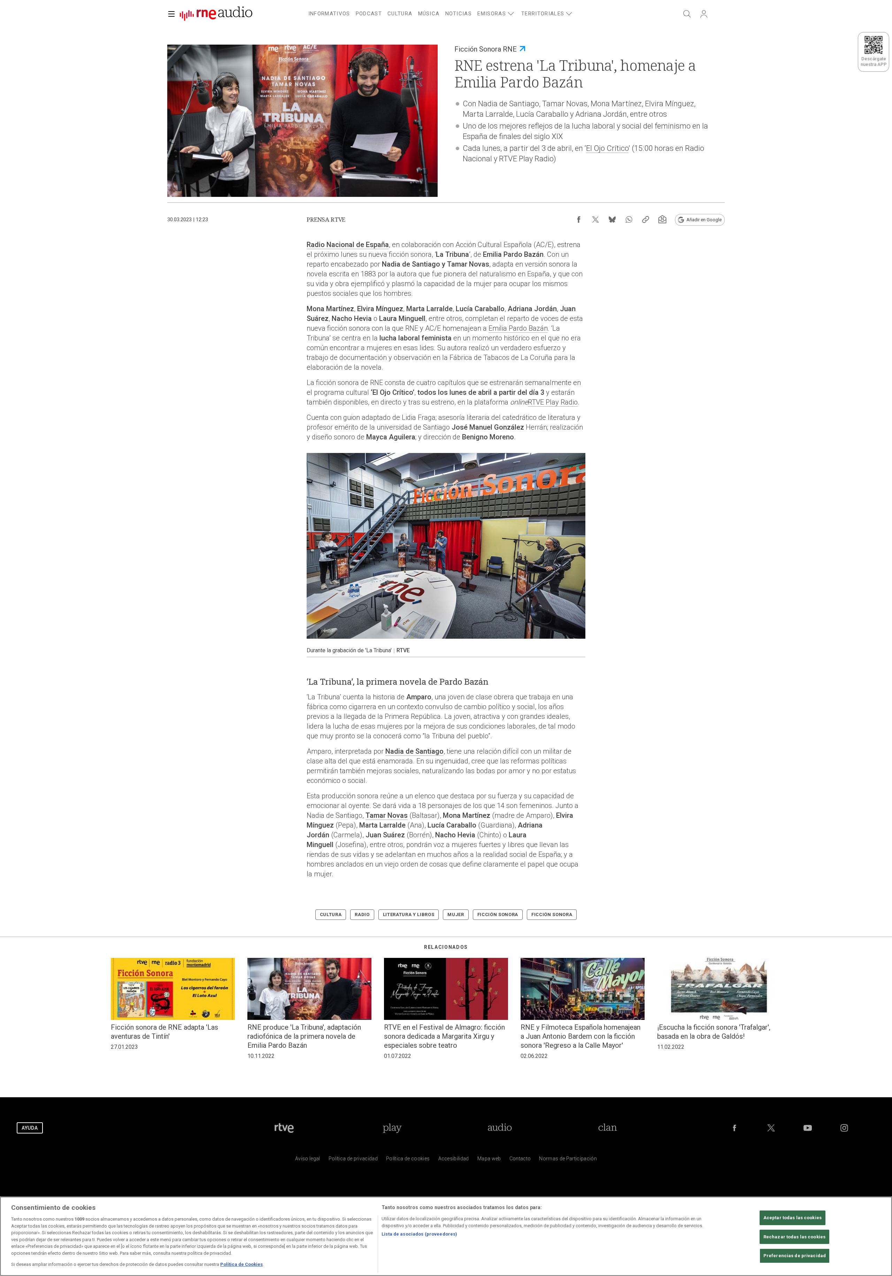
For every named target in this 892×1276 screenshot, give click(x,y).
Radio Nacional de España (348, 244)
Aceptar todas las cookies (792, 1217)
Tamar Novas (387, 815)
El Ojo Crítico (607, 148)
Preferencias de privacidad (794, 1256)
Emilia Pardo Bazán (518, 328)
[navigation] (454, 13)
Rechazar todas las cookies (794, 1236)
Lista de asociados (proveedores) (419, 1234)
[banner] (213, 14)
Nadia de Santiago (414, 751)
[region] (446, 1236)
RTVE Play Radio (553, 402)
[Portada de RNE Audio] (216, 14)
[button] (171, 14)
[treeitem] (329, 14)
